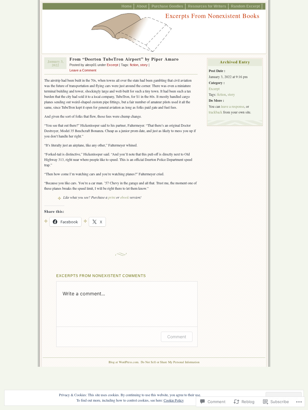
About (142, 6)
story (144, 65)
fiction (134, 65)
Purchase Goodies (167, 6)
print (111, 197)
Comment (176, 336)
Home (127, 6)
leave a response (232, 106)
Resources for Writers (207, 6)
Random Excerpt (245, 6)
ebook (124, 197)
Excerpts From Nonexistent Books (212, 15)
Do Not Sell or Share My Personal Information (170, 362)
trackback (215, 112)
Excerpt (112, 65)
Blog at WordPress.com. (124, 362)
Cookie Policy (174, 400)
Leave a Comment (82, 70)
